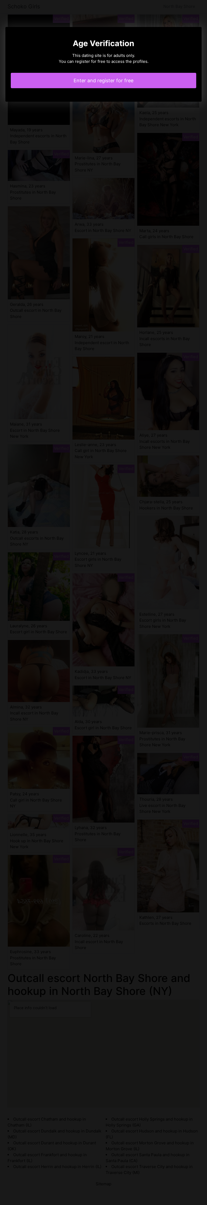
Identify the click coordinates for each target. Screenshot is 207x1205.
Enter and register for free (103, 80)
